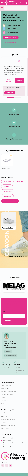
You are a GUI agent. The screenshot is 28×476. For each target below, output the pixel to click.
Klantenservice (6, 368)
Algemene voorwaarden (8, 425)
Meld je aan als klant (10, 37)
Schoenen (4, 401)
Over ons (4, 416)
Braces (3, 397)
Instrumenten (7, 181)
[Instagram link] (6, 465)
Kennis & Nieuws (6, 413)
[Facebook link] (2, 465)
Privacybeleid (5, 428)
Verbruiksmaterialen (7, 394)
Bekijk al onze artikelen (9, 201)
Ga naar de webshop (10, 42)
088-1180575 (8, 351)
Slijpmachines (7, 196)
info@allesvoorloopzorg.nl (11, 355)
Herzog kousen (8, 191)
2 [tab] (17, 97)
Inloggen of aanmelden (8, 419)
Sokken (3, 404)
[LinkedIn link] (10, 465)
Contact (16, 372)
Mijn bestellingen (18, 368)
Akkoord (19, 80)
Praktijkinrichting (6, 385)
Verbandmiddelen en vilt (8, 391)
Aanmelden (10, 92)
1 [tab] (10, 97)
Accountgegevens (19, 370)
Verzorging (20, 181)
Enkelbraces (7, 186)
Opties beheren (8, 80)
